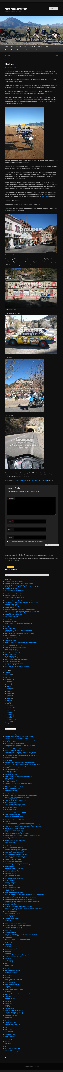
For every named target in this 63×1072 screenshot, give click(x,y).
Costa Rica (9, 690)
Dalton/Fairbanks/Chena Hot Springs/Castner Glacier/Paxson (20, 899)
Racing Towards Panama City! (12, 661)
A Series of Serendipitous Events (13, 956)
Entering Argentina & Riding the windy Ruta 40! (17, 585)
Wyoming (10, 721)
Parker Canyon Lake (10, 1034)
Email (10, 529)
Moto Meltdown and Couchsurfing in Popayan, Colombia (19, 633)
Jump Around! (8, 1017)
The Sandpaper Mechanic (11, 632)
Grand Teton (8, 953)
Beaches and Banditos (10, 873)
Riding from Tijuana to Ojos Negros (14, 878)
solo (36, 480)
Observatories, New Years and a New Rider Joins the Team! (20, 592)
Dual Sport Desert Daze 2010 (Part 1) (14, 1014)
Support (19, 50)
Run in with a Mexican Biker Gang (13, 861)
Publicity (7, 676)
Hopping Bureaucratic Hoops (12, 871)
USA (8, 703)
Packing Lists (32, 46)
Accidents (7, 672)
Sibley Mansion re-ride (10, 932)
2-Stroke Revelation (10, 922)
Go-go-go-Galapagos (10, 628)
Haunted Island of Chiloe (11, 588)
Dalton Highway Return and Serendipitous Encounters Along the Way (22, 901)
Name (10, 521)
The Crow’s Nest (9, 943)
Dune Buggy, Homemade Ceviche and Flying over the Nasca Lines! (22, 613)
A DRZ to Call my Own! (10, 1022)
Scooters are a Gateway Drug (12, 1052)
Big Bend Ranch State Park (11, 910)
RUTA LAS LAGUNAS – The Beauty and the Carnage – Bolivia (20, 599)
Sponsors (38, 50)
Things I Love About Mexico (12, 984)
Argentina (9, 681)
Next (56, 55)
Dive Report (8, 988)
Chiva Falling (8, 930)
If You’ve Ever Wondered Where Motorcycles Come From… (20, 600)
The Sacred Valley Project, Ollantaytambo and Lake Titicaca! (20, 609)
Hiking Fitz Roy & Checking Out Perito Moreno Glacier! (19, 583)
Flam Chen (45, 196)
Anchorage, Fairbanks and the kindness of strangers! (18, 906)
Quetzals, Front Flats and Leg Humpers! (15, 840)
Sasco (6, 1038)
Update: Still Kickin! (10, 607)
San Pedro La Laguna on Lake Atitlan (14, 845)
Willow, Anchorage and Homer (12, 896)
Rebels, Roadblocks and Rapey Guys (14, 852)
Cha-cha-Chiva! (8, 1003)
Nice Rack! (7, 1005)
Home (6, 46)
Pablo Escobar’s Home (10, 640)
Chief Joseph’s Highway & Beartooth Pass (15, 948)
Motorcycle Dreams (10, 994)
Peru (8, 702)
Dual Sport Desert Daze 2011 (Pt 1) (13, 929)
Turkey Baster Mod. (10, 625)
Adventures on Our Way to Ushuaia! (14, 581)
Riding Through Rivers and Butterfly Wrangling (17, 666)
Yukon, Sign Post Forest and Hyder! (14, 892)
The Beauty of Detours (10, 882)
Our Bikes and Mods (21, 46)
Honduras (9, 695)
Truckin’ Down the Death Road (12, 635)
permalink (7, 482)
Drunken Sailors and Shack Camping (14, 652)
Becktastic (44, 480)
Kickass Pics (8, 996)
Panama (9, 700)
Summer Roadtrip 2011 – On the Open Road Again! (18, 925)
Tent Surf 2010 (8, 974)
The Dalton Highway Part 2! (12, 903)
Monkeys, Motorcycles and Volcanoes (14, 828)
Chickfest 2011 (8, 920)
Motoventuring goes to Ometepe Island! (15, 830)
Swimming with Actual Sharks (12, 658)
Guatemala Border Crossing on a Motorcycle (16, 849)
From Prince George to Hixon (12, 887)
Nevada (10, 714)
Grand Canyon (8, 968)
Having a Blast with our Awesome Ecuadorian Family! (18, 623)
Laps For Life (8, 1029)
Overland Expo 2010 (10, 1000)
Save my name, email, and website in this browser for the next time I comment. (26, 541)
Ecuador (9, 691)
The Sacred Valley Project (11, 604)
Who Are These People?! (11, 654)
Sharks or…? (8, 821)
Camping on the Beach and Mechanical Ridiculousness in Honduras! (22, 835)
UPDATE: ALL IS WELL (10, 889)
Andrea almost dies (10, 842)
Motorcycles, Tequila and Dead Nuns (14, 868)
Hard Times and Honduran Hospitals (14, 832)
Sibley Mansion (9, 1031)
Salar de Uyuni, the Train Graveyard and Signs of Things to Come (21, 602)
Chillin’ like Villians (10, 982)
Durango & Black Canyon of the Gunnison (15, 923)
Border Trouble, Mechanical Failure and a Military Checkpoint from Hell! (23, 826)
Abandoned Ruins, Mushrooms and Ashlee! (16, 858)
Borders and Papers (10, 50)
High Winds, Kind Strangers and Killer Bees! (16, 854)
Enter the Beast (8, 1050)
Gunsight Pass (8, 1020)
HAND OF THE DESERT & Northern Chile (15, 597)
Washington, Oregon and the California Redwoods (17, 939)
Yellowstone (8, 951)
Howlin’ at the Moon (10, 949)
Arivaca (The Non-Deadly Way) (12, 1024)
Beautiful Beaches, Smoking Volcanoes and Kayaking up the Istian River (23, 825)
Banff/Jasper (8, 944)
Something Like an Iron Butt (12, 918)
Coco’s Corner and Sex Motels (12, 875)
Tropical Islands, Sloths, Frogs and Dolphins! (16, 659)
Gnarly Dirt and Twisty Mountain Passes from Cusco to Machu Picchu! (22, 611)
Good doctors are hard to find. (12, 913)
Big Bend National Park (11, 911)
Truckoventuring (9, 885)
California (10, 709)
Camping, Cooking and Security (13, 859)
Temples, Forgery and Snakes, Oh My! (14, 851)
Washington (11, 719)
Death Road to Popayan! (11, 637)
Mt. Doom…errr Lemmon (11, 1046)
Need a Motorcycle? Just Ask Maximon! (15, 844)
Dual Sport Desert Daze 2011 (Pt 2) (13, 927)
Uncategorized (8, 723)
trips (39, 480)
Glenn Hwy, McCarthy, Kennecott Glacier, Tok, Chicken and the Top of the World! (25, 894)
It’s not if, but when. (10, 915)
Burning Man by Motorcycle (12, 884)
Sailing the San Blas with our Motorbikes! (15, 647)
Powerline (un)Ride (9, 1008)
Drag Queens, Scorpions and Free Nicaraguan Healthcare (19, 823)
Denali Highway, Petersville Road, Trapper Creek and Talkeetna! (21, 897)
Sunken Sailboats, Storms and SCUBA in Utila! (17, 833)
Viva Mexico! (8, 1007)
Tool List (40, 46)
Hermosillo (7, 977)
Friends (25, 50)
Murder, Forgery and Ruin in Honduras (14, 837)
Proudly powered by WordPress (31, 1066)
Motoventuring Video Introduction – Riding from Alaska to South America (23, 908)
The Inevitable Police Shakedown (13, 979)
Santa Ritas (7, 1026)
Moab (6, 963)
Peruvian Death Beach (10, 618)
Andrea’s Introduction (10, 880)
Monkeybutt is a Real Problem (12, 970)
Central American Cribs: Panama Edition (15, 651)
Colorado (10, 710)
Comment (11, 498)
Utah (9, 717)
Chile (8, 686)
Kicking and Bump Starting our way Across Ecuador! (18, 630)
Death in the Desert (9, 1040)
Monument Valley (9, 965)
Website (10, 537)
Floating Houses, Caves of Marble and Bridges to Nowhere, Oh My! (22, 587)
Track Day (7, 1033)
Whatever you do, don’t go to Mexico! (14, 989)
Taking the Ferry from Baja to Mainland (15, 870)
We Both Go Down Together (12, 1045)
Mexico (8, 697)
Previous (7, 55)
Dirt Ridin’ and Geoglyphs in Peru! (13, 614)
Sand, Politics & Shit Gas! (11, 616)
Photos (46, 46)
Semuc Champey (9, 839)
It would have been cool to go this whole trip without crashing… (21, 941)
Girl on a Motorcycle (10, 1036)
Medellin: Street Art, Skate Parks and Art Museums (17, 644)
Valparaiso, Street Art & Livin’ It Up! (14, 595)
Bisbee (33, 480)
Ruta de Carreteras (9, 975)
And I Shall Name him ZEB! (12, 1019)
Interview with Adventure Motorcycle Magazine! (17, 955)
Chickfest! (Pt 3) (9, 958)
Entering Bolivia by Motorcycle (12, 606)
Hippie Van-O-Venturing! (11, 626)
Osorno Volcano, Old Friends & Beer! (14, 590)
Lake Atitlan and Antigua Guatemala (14, 847)
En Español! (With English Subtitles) (14, 645)
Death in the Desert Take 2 (11, 1015)
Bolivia (8, 683)
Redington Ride (9, 1001)
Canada (8, 684)
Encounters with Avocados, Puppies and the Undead (18, 865)
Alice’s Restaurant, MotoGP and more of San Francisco (19, 936)
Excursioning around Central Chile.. (14, 593)
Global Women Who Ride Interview (13, 665)
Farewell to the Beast (10, 998)
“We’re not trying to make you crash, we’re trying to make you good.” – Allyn (24, 993)
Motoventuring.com (16, 8)
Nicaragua (9, 698)
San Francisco (8, 937)
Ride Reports (23, 480)
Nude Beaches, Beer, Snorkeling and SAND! (16, 856)
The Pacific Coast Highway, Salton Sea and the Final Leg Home (21, 934)
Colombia (9, 688)
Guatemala (9, 693)
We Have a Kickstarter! (10, 656)
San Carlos (7, 986)
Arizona (17, 480)
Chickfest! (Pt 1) (9, 962)
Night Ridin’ (8, 1041)
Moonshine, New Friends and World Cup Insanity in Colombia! (21, 642)
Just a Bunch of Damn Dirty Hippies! (14, 663)
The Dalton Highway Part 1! (12, 904)
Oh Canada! (8, 946)
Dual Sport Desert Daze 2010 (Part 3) (14, 1010)
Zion (6, 967)
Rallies (6, 677)
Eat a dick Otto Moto (10, 619)
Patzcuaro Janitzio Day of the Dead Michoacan (16, 863)
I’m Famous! (8, 991)
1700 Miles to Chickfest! (11, 972)
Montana (10, 712)
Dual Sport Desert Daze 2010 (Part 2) (14, 1012)
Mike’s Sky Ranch (9, 877)
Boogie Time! (8, 981)
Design (12, 46)
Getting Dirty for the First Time (12, 1048)
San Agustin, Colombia (11, 639)
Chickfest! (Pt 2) (9, 960)
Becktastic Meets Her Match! (12, 917)
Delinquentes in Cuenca (11, 621)
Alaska (10, 705)
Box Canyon (8, 1043)
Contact (31, 50)
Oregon (10, 716)
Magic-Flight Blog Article (11, 649)
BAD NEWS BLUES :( (10, 891)
